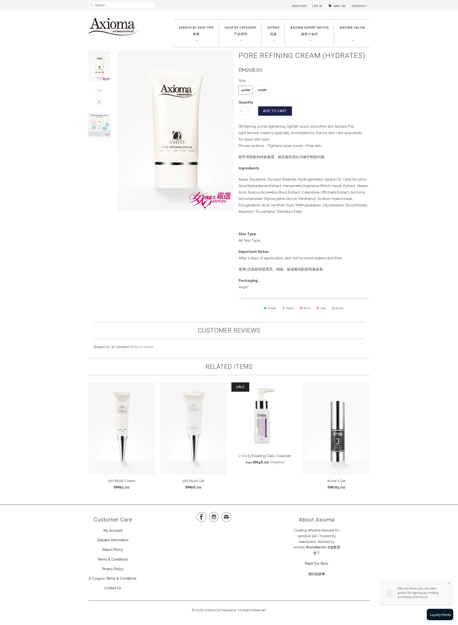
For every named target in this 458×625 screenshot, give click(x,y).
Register (299, 6)
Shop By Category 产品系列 (240, 31)
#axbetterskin (316, 547)
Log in (317, 6)
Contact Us (112, 588)
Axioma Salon (352, 27)
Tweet (272, 308)
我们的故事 (316, 574)
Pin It (307, 308)
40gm (245, 90)
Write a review (141, 347)
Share (289, 308)
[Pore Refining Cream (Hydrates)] (175, 131)
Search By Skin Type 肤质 (196, 31)
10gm (262, 90)
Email (339, 308)
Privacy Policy (113, 569)
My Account (113, 530)
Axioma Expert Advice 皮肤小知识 (309, 31)
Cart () (339, 6)
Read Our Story (316, 563)
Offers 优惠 (273, 31)
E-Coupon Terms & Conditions (112, 578)
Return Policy (113, 550)
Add (323, 308)
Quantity (246, 102)
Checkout (359, 6)
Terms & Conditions (113, 559)
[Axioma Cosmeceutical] (114, 28)
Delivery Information (112, 540)
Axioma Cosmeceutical (220, 610)
